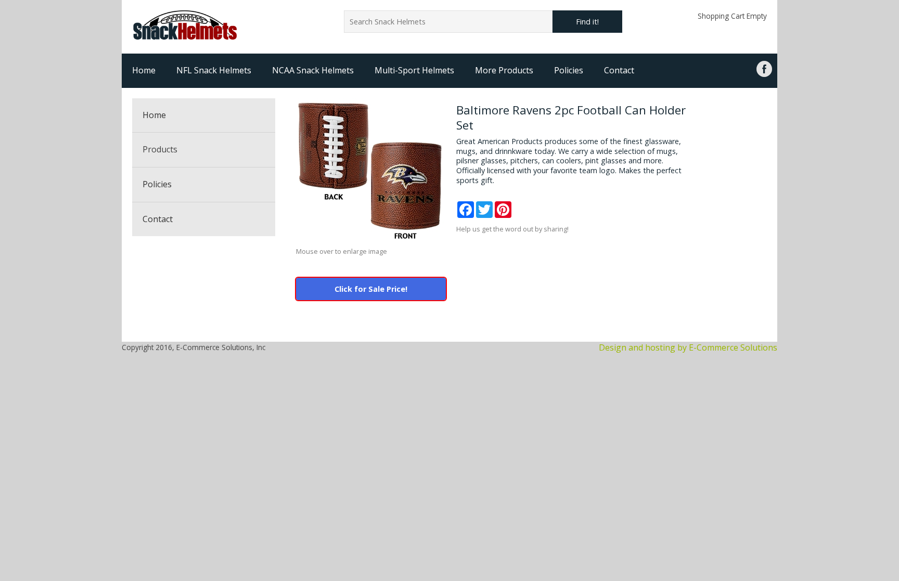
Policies (568, 70)
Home (144, 70)
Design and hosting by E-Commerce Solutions (688, 347)
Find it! (587, 22)
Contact (619, 70)
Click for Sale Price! (371, 289)
